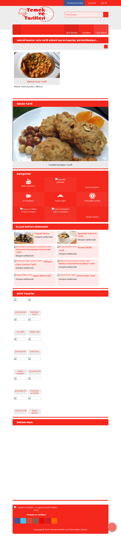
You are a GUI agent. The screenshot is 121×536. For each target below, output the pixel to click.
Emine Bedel (20, 351)
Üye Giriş (92, 3)
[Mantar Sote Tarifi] (37, 77)
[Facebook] (15, 3)
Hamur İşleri (60, 200)
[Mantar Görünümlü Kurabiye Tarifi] (73, 260)
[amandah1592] (20, 379)
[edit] (34, 339)
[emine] (20, 339)
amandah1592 (21, 390)
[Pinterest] (46, 3)
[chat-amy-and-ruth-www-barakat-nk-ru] (34, 379)
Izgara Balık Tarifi (42, 275)
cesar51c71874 (21, 410)
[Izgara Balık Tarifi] (23, 274)
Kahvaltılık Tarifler (92, 200)
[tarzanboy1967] (34, 359)
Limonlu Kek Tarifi (85, 275)
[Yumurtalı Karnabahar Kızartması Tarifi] (32, 246)
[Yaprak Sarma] (23, 243)
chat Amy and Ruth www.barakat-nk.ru (35, 394)
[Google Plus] (28, 3)
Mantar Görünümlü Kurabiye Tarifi (77, 263)
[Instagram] (34, 3)
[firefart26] (34, 398)
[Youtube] (40, 3)
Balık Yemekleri (28, 186)
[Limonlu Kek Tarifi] (66, 274)
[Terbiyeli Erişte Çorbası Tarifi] (28, 260)
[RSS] (54, 521)
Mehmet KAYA (34, 313)
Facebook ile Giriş (75, 3)
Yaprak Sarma (42, 233)
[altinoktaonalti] (20, 300)
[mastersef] (34, 300)
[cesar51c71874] (20, 398)
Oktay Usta (35, 331)
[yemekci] (20, 359)
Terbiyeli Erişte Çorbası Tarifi (33, 263)
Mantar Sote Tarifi (37, 81)
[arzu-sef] (20, 320)
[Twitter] (22, 3)
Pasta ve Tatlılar (28, 211)
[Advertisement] (27, 462)
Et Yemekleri (28, 200)
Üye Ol (103, 3)
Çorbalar (60, 182)
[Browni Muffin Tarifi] (67, 246)
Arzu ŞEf (20, 331)
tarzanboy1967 (35, 371)
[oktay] (34, 320)
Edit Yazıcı (34, 351)
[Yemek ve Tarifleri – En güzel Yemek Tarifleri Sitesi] (36, 20)
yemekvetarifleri (22, 312)
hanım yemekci (20, 372)
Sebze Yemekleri (60, 211)
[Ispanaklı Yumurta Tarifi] (67, 243)
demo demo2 (34, 411)
